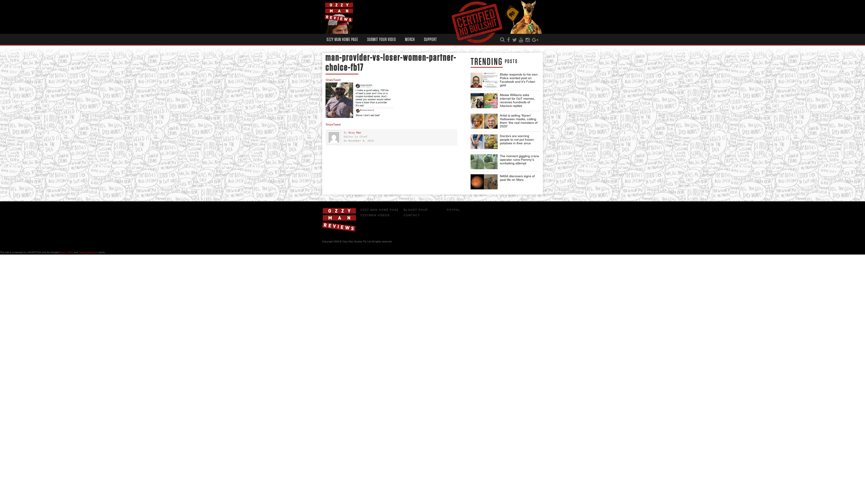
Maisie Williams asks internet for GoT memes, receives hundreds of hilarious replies (517, 100)
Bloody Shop (416, 209)
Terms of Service (88, 252)
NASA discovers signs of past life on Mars (517, 177)
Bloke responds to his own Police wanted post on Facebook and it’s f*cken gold (519, 80)
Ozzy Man (354, 132)
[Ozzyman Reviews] (339, 230)
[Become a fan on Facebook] (508, 40)
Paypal (453, 209)
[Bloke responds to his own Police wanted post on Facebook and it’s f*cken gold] (484, 80)
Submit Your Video (381, 39)
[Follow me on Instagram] (527, 40)
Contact (412, 215)
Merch (410, 39)
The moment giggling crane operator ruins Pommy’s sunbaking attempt (519, 159)
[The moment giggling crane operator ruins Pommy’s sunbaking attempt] (484, 162)
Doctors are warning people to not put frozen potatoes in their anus (517, 139)
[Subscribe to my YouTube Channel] (521, 40)
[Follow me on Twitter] (514, 40)
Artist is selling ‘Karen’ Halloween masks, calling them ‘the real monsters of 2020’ (518, 121)
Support (430, 39)
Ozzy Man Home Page (342, 39)
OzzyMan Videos (375, 215)
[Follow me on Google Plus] (535, 40)
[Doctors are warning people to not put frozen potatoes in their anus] (484, 142)
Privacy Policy (66, 252)
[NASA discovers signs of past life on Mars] (484, 182)
